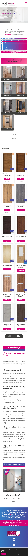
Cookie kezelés (20, 514)
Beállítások (15, 553)
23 (5, 491)
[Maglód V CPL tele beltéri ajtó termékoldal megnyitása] (21, 317)
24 (6, 491)
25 (7, 491)
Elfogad (4, 553)
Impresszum (6, 516)
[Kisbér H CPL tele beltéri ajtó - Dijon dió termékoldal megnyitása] (7, 168)
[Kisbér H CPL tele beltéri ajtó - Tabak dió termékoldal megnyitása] (21, 168)
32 (15, 491)
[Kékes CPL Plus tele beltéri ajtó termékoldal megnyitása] (21, 199)
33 (16, 491)
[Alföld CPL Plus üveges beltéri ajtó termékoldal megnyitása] (21, 258)
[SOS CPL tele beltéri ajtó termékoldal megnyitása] (7, 258)
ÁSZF (13, 514)
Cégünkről (4, 512)
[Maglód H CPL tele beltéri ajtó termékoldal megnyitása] (7, 317)
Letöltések (17, 518)
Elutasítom (9, 553)
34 (17, 491)
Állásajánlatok (16, 516)
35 (18, 491)
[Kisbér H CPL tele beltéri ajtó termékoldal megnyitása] (7, 229)
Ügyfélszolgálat (13, 512)
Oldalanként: (14, 138)
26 (8, 491)
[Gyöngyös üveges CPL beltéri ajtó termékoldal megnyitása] (21, 288)
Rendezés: (14, 145)
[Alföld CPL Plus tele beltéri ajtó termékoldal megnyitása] (7, 199)
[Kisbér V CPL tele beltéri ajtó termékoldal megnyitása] (21, 229)
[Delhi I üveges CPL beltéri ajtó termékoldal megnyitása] (7, 288)
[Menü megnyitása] (26, 3)
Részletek (2, 551)
